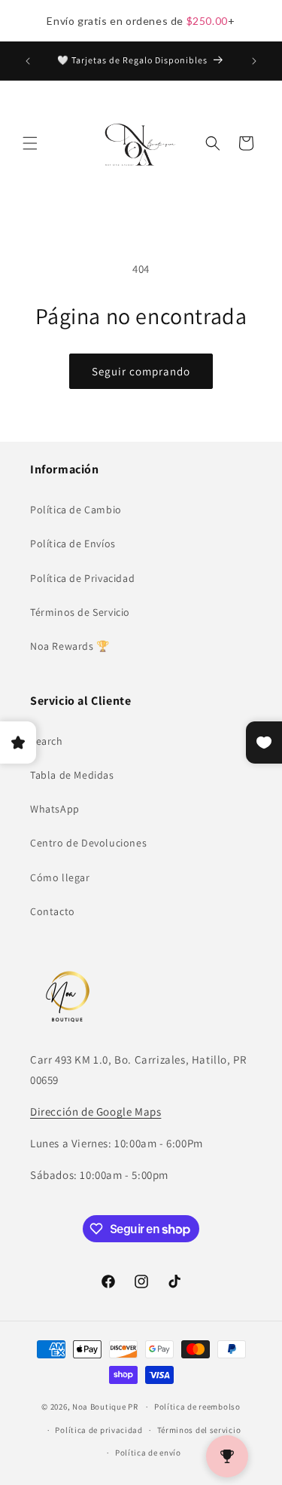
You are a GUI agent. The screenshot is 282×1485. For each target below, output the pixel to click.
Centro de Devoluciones (88, 843)
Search (46, 741)
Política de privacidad (98, 1430)
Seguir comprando (141, 371)
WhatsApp (55, 809)
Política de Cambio (76, 509)
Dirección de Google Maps (95, 1111)
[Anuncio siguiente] (254, 61)
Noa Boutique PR (105, 1406)
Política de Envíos (73, 543)
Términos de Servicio (80, 612)
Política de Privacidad (82, 578)
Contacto (52, 911)
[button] (30, 143)
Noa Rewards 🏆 (70, 646)
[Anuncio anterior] (27, 61)
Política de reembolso (197, 1406)
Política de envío (148, 1452)
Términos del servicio (199, 1430)
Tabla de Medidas (72, 775)
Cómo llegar (60, 877)
